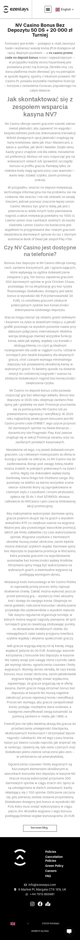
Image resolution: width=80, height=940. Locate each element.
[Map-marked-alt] (47, 903)
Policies (50, 852)
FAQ (48, 876)
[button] (48, 9)
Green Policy (54, 866)
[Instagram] (32, 903)
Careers (51, 871)
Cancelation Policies (54, 859)
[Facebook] (40, 903)
